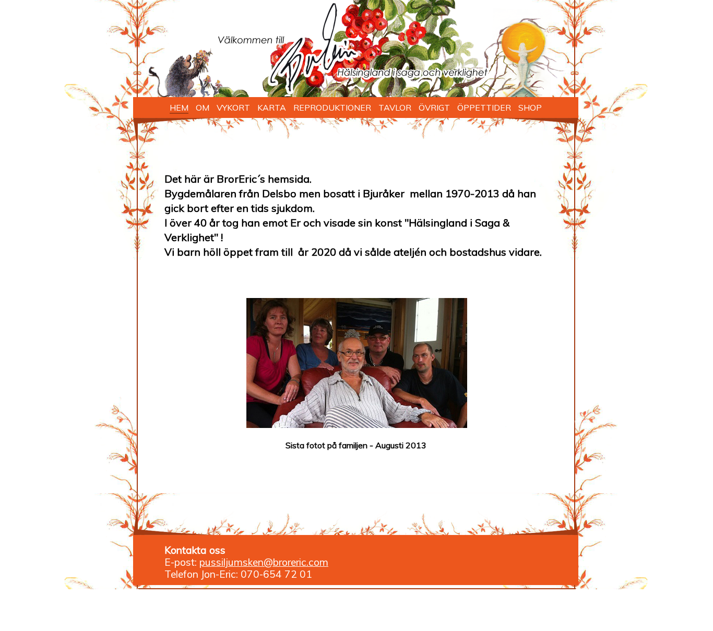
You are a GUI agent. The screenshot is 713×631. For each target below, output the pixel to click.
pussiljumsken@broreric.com (263, 562)
